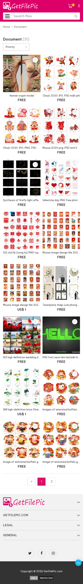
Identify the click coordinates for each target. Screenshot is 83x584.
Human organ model (22, 95)
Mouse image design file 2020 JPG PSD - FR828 (32, 304)
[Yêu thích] (35, 60)
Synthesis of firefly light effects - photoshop (31, 200)
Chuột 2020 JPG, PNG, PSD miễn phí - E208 (29, 147)
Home (6, 26)
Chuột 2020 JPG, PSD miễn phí (61, 95)
